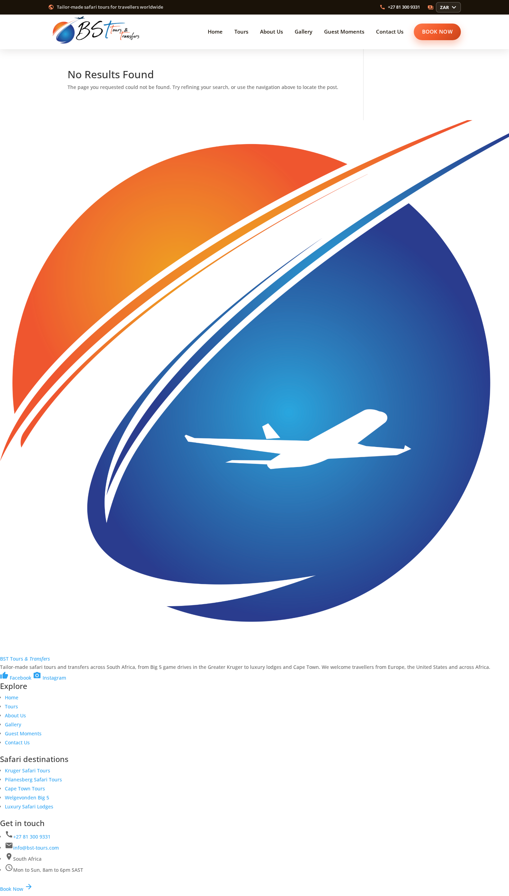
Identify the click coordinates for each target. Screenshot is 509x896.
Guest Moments (23, 733)
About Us (15, 715)
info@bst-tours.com (36, 847)
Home (11, 697)
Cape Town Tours (25, 788)
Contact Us (17, 742)
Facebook (16, 677)
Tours (11, 706)
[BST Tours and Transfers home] (96, 32)
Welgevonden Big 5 (27, 797)
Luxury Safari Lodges (29, 806)
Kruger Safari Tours (27, 770)
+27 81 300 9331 (32, 836)
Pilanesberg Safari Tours (33, 779)
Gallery (13, 724)
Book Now (16, 889)
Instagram (49, 677)
